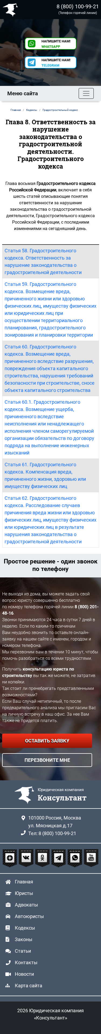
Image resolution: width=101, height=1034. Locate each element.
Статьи (23, 951)
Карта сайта (28, 985)
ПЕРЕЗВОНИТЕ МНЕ (47, 760)
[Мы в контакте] (27, 858)
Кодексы (25, 928)
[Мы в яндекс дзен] (10, 858)
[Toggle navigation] (86, 93)
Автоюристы (29, 916)
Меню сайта (22, 93)
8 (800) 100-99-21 (78, 6)
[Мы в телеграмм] (59, 858)
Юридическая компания (11, 9)
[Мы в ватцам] (75, 858)
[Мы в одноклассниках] (43, 858)
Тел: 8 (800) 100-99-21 (52, 833)
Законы (23, 939)
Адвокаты (26, 905)
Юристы (24, 893)
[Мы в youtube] (91, 858)
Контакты (26, 962)
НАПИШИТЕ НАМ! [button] (56, 44)
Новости (24, 974)
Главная (24, 881)
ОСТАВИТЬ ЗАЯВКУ (47, 741)
